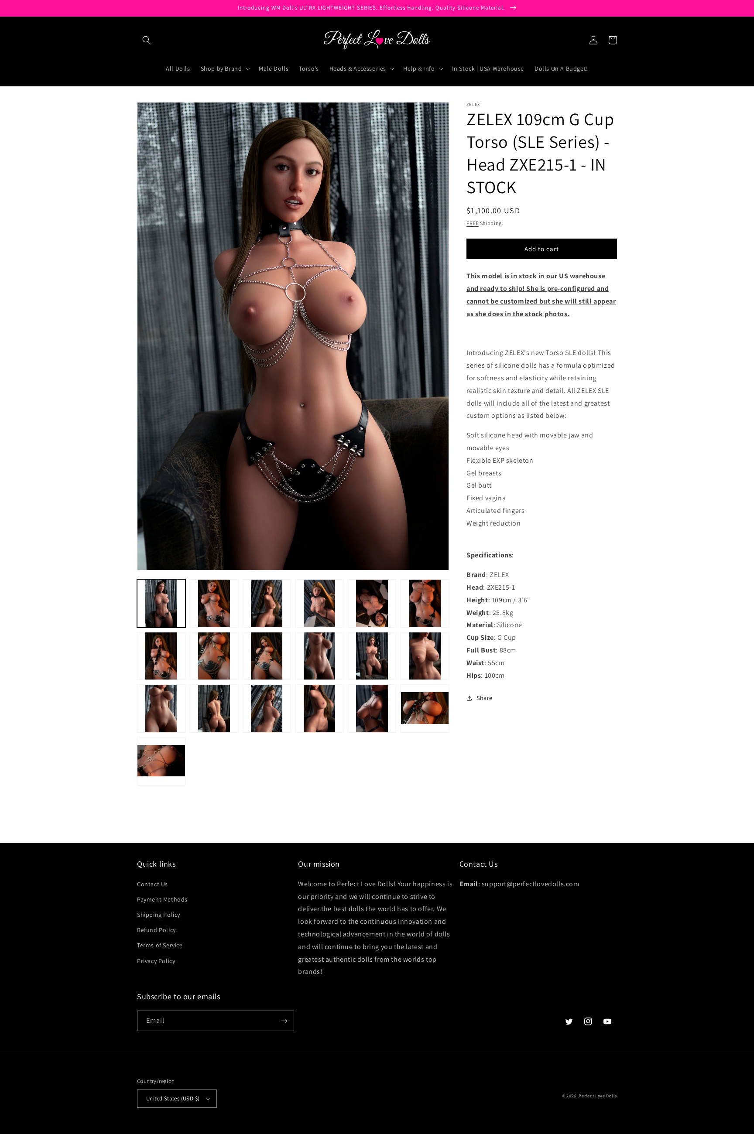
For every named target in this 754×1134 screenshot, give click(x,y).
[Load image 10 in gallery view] (319, 656)
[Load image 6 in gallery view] (425, 603)
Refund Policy (156, 930)
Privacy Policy (156, 961)
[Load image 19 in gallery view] (161, 761)
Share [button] (484, 698)
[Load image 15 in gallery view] (267, 708)
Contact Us (152, 884)
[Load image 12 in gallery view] (425, 656)
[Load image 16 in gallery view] (319, 708)
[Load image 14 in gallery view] (214, 708)
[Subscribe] (284, 1021)
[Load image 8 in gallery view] (214, 656)
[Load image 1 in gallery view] (161, 603)
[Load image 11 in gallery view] (372, 656)
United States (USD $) (172, 1098)
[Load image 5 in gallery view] (372, 603)
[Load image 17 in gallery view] (372, 708)
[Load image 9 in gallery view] (267, 656)
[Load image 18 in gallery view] (425, 708)
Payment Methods (162, 899)
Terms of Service (160, 945)
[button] (146, 40)
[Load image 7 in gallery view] (161, 656)
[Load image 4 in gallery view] (319, 603)
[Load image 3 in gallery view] (267, 603)
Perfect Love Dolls (598, 1096)
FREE (472, 223)
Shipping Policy (158, 915)
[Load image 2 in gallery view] (214, 603)
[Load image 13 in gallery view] (161, 708)
